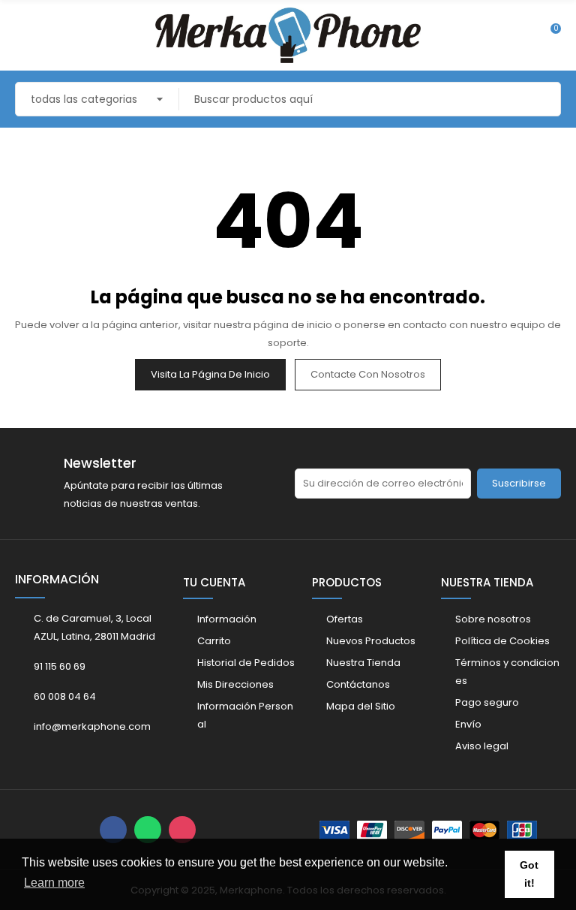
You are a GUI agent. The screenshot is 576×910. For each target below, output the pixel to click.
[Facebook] (113, 829)
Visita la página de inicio (210, 374)
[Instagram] (182, 829)
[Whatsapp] (147, 829)
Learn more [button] (54, 882)
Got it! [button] (529, 874)
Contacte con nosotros (367, 374)
